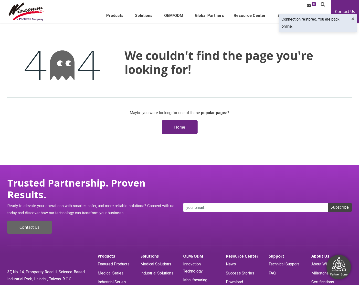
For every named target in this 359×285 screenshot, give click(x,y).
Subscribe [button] (340, 207)
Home (179, 127)
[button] (322, 4)
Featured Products (113, 264)
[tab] (117, 256)
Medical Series (111, 273)
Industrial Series (112, 282)
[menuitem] (209, 17)
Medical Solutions (155, 264)
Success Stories (240, 273)
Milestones (321, 273)
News (231, 264)
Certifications (322, 282)
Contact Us (345, 11)
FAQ (272, 273)
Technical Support (284, 264)
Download (234, 282)
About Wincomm (325, 264)
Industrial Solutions (156, 273)
